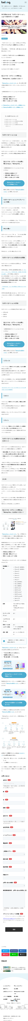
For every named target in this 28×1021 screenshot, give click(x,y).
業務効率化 (15, 6)
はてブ (23, 950)
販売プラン (5, 988)
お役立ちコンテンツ (8, 6)
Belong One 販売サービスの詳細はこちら (13, 703)
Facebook (14, 950)
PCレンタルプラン (18, 985)
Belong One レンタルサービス (9, 83)
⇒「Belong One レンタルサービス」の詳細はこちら (13, 105)
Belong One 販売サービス (12, 683)
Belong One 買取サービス (8, 711)
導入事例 (16, 996)
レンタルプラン (6, 985)
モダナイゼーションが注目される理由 (14, 121)
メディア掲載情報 (7, 996)
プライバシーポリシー (7, 1020)
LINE (14, 954)
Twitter (6, 950)
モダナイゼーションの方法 (12, 122)
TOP (2, 6)
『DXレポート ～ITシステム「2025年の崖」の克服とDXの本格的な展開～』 (13, 272)
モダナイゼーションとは (11, 119)
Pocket (6, 954)
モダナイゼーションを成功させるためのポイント (14, 125)
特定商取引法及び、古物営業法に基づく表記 (11, 1016)
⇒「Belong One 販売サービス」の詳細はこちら (12, 107)
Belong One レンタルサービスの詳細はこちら (14, 183)
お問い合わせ (17, 999)
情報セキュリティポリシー (8, 1018)
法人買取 (16, 988)
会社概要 (5, 999)
